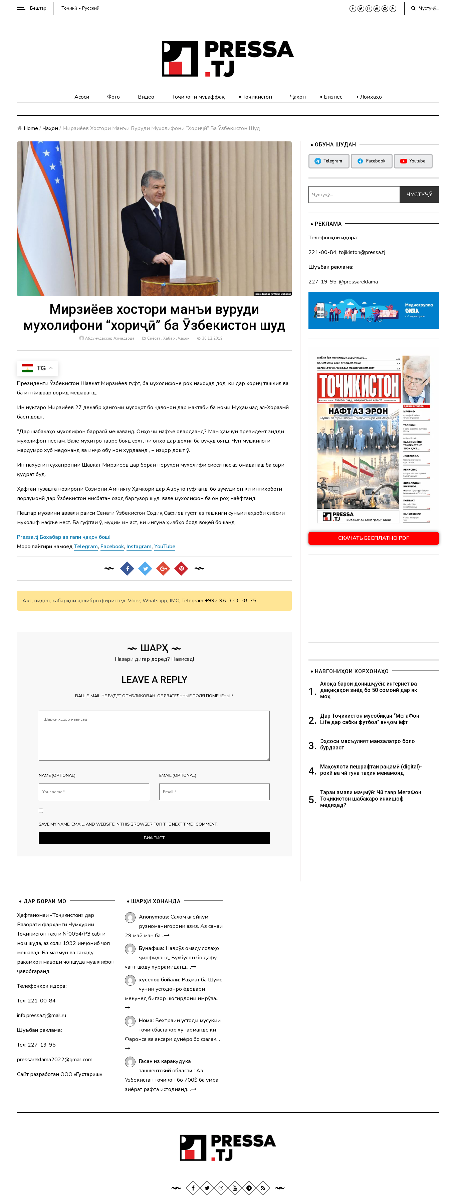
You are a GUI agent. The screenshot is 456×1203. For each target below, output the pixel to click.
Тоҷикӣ (69, 8)
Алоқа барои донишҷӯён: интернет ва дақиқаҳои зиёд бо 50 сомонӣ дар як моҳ (368, 690)
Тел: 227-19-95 (36, 1045)
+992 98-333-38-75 (230, 600)
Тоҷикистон (257, 97)
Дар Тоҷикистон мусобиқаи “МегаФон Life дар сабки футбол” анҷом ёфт (369, 719)
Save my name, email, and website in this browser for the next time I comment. (128, 824)
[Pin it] (181, 568)
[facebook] (353, 8)
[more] (167, 935)
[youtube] (377, 8)
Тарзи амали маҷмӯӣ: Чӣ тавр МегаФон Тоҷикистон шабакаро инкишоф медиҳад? (370, 798)
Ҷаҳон (298, 97)
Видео (146, 97)
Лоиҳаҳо (371, 97)
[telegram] (385, 8)
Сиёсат (153, 338)
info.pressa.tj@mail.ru (41, 1015)
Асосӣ (81, 97)
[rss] (393, 8)
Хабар (169, 338)
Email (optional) (177, 775)
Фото (113, 97)
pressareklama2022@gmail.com (54, 1059)
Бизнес (333, 97)
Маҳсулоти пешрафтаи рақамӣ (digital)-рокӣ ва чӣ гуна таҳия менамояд (371, 769)
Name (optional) (57, 775)
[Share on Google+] (163, 568)
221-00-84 (322, 252)
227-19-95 (322, 281)
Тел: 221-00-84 (36, 1000)
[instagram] (369, 8)
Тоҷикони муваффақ (198, 97)
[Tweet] (145, 568)
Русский (90, 8)
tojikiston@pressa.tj (362, 252)
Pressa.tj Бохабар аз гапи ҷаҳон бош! (63, 537)
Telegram (192, 600)
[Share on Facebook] (127, 568)
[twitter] (361, 8)
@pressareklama (358, 281)
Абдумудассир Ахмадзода (110, 338)
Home (31, 128)
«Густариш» (88, 1074)
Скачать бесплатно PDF (373, 538)
